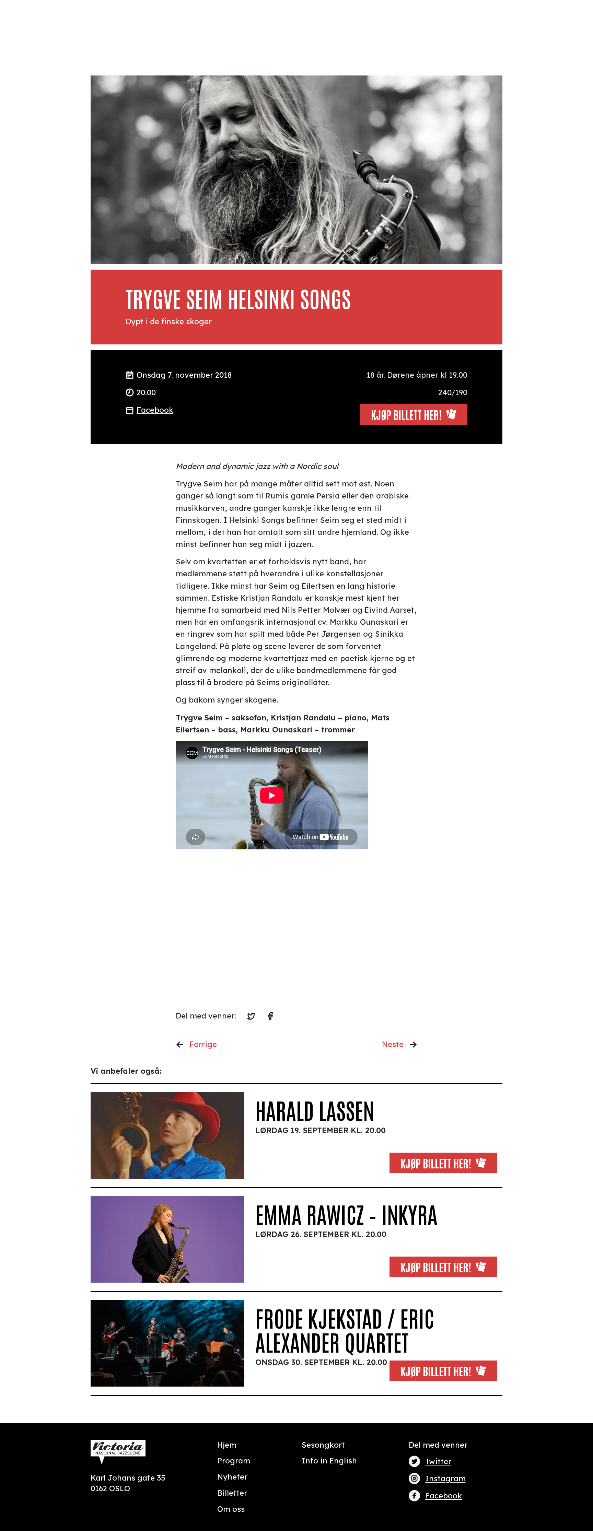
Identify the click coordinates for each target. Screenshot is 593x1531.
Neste (393, 1044)
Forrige (203, 1044)
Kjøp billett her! (435, 1163)
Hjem (226, 1445)
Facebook (155, 410)
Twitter (438, 1461)
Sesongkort (323, 1445)
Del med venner (438, 1445)
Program (233, 1460)
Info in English (329, 1460)
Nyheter (232, 1477)
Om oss (231, 1509)
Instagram (445, 1478)
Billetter (232, 1493)
